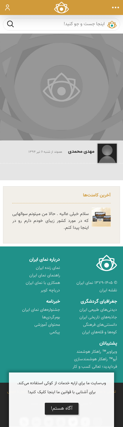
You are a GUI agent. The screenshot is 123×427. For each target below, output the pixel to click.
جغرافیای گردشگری (99, 301)
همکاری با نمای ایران (43, 283)
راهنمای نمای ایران (44, 275)
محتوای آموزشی (47, 325)
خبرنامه (53, 301)
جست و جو (10, 24)
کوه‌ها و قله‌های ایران (99, 332)
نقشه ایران (108, 290)
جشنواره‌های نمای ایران (41, 310)
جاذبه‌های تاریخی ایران (98, 317)
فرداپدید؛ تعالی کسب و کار (95, 367)
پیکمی (55, 332)
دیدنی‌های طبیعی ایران (98, 310)
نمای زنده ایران (48, 268)
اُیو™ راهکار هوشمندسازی (95, 359)
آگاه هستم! (62, 408)
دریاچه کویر (50, 290)
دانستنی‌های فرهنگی (100, 325)
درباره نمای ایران (44, 260)
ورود (7, 7)
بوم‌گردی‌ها (51, 317)
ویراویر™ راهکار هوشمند (96, 352)
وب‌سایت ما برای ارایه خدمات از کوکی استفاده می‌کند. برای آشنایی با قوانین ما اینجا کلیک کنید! (61, 388)
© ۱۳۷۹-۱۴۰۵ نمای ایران (96, 283)
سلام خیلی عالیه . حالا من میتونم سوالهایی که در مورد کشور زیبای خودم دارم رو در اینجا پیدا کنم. (50, 221)
